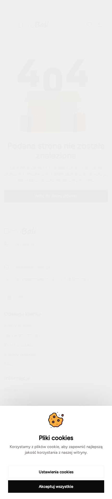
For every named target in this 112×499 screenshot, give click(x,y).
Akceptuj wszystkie (56, 486)
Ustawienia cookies (56, 472)
